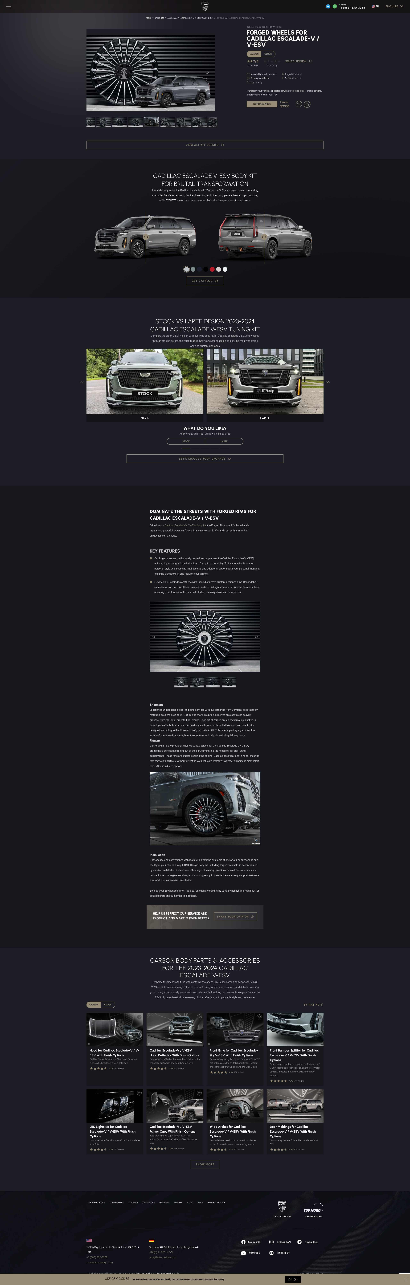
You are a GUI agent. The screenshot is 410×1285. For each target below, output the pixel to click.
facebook (254, 1242)
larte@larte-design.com (99, 1262)
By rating (312, 1004)
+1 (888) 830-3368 (352, 7)
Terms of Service (165, 1273)
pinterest (283, 1253)
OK (290, 1279)
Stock (186, 441)
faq (200, 1202)
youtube (254, 1253)
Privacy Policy (145, 1273)
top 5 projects (95, 1202)
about (178, 1202)
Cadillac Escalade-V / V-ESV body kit (185, 525)
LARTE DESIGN (282, 1216)
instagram (283, 1242)
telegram (311, 1242)
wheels (133, 1202)
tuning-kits (116, 1202)
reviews (164, 1202)
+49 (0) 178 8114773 (161, 1252)
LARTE (224, 441)
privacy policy (216, 1202)
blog (190, 1202)
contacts (149, 1202)
